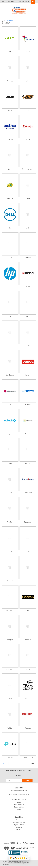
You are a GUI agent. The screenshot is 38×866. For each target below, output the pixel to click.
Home (3, 20)
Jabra (28, 316)
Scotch (28, 610)
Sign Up (27, 1)
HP (10, 287)
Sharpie (28, 640)
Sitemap (19, 809)
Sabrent (10, 581)
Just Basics (10, 375)
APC (27, 81)
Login (20, 1)
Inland (28, 287)
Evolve (28, 228)
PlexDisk (10, 522)
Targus (10, 698)
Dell (10, 228)
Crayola (10, 198)
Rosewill (28, 551)
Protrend (10, 551)
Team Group (28, 698)
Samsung (28, 581)
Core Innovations (28, 169)
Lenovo (28, 375)
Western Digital (28, 757)
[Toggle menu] (3, 3)
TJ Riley (10, 728)
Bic (28, 110)
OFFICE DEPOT (10, 493)
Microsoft (27, 434)
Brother (10, 140)
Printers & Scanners (19, 822)
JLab (28, 345)
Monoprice (10, 463)
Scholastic (10, 610)
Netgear (28, 463)
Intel (10, 316)
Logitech (10, 434)
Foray (10, 257)
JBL (10, 345)
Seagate (10, 640)
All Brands (10, 20)
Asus (10, 110)
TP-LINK (10, 757)
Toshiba (28, 728)
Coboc (10, 169)
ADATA (28, 51)
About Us (19, 827)
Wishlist (19, 802)
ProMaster (28, 522)
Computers (19, 820)
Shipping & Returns (19, 807)
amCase (10, 81)
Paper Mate (28, 493)
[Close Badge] (29, 856)
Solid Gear (10, 669)
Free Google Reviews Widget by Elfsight (19, 862)
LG (10, 404)
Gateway (28, 257)
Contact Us (19, 829)
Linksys (28, 404)
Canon (28, 140)
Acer (10, 51)
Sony (28, 669)
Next (32, 763)
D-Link (28, 198)
